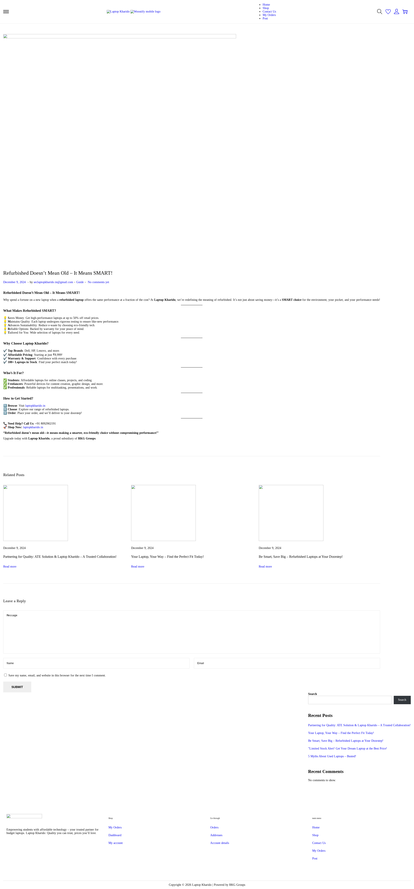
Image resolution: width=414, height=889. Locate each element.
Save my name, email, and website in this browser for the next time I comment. (57, 675)
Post (314, 858)
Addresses (216, 835)
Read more (9, 566)
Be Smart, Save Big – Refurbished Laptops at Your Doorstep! (301, 556)
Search (312, 694)
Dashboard (114, 835)
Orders (214, 827)
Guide (80, 282)
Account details (219, 843)
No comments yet (98, 282)
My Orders (115, 827)
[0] (388, 11)
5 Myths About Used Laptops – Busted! (332, 756)
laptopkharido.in (35, 405)
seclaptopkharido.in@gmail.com (53, 282)
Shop (315, 835)
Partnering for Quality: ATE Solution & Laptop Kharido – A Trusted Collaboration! (59, 556)
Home (316, 827)
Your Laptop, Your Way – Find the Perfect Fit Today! (167, 556)
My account (115, 843)
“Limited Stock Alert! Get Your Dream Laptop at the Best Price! (347, 748)
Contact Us (319, 843)
